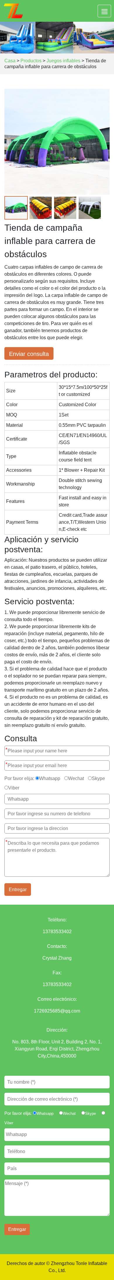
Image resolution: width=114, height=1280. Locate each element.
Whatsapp (49, 778)
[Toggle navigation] (104, 11)
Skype (98, 778)
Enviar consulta (29, 354)
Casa (9, 60)
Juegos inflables (63, 60)
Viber (13, 787)
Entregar (18, 889)
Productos (31, 60)
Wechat (76, 778)
